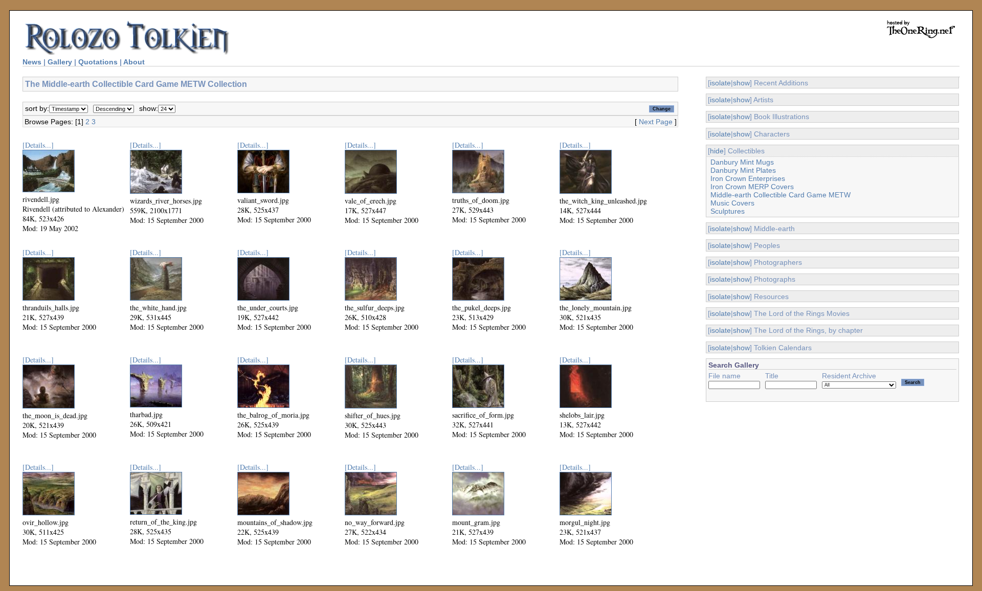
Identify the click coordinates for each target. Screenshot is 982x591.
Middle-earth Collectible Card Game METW (780, 195)
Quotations (98, 62)
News (32, 62)
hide (717, 151)
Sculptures (727, 211)
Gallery (60, 62)
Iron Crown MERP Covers (752, 187)
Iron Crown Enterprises (747, 178)
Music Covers (732, 203)
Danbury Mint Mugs (742, 162)
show (741, 83)
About (134, 62)
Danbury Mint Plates (743, 170)
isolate (720, 83)
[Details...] (38, 145)
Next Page (656, 122)
